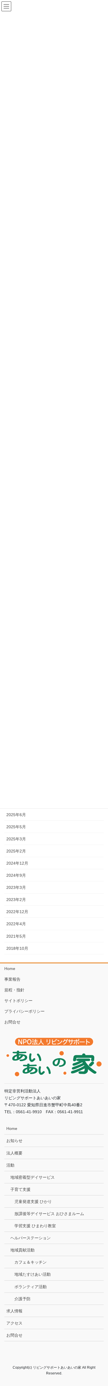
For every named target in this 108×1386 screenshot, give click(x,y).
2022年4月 (16, 923)
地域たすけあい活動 (32, 1274)
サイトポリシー (18, 1000)
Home (9, 968)
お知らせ (14, 1140)
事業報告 (12, 979)
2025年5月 (16, 826)
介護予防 (22, 1299)
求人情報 (14, 1311)
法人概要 (14, 1153)
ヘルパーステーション (30, 1238)
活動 (10, 1165)
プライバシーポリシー (24, 1011)
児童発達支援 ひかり (33, 1201)
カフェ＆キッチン (30, 1262)
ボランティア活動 (30, 1286)
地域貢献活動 (22, 1250)
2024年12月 (17, 863)
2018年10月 (17, 948)
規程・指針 (14, 990)
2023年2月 (16, 899)
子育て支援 (20, 1189)
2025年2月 (16, 851)
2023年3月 (16, 887)
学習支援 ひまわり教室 (35, 1225)
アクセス (14, 1323)
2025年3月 (16, 839)
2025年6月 (16, 814)
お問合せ (12, 1022)
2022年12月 (17, 911)
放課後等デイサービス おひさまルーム (49, 1213)
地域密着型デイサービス (32, 1177)
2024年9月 (16, 875)
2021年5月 (16, 936)
